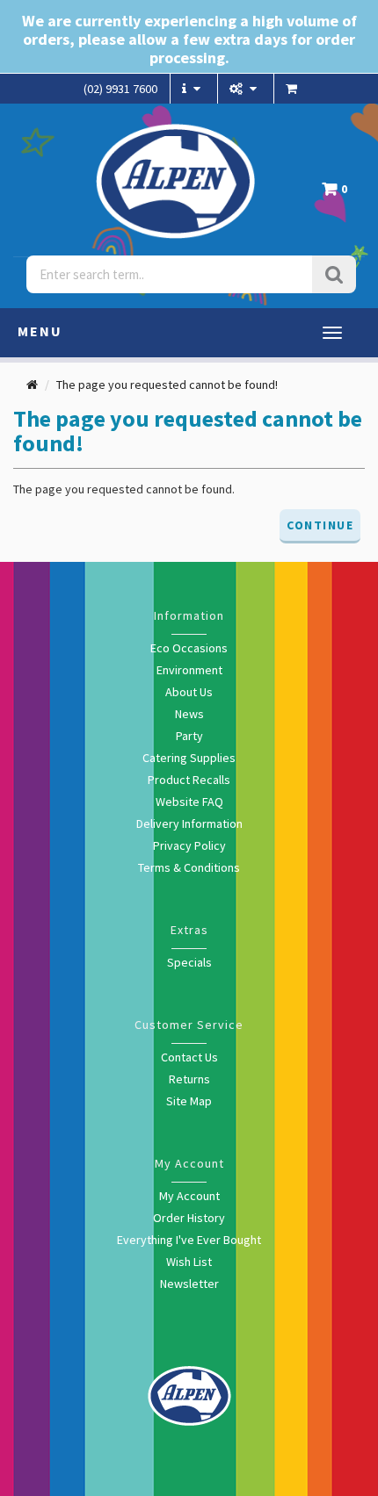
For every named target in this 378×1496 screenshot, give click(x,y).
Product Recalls (189, 780)
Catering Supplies (189, 758)
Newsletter (189, 1283)
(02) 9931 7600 (120, 89)
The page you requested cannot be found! (167, 384)
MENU (40, 331)
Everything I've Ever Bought (189, 1240)
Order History (189, 1218)
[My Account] (245, 88)
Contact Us (189, 1057)
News (189, 714)
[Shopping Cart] (293, 88)
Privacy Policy (189, 845)
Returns (189, 1079)
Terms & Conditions (189, 867)
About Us (189, 692)
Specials (189, 962)
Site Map (189, 1101)
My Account (189, 1196)
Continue (320, 525)
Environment (189, 670)
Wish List (189, 1261)
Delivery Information (189, 823)
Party (189, 736)
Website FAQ (189, 801)
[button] (339, 193)
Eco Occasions (189, 648)
